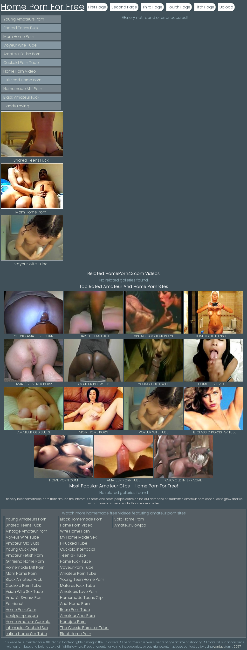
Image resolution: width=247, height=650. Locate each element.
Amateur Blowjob (130, 525)
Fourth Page (179, 7)
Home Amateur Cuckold (28, 621)
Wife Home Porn (75, 531)
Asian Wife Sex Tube (24, 591)
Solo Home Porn (129, 519)
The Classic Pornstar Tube (84, 627)
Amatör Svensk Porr (24, 597)
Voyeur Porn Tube (77, 567)
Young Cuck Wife (22, 549)
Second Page (124, 7)
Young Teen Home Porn (82, 579)
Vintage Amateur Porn (26, 531)
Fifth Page (205, 7)
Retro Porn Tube (75, 609)
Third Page (152, 7)
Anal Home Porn (75, 603)
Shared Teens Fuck (20, 28)
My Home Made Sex (78, 537)
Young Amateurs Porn (23, 19)
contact (219, 646)
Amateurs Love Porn (78, 591)
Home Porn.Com (21, 609)
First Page (97, 7)
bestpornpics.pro (22, 615)
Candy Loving (16, 106)
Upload (226, 7)
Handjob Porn (73, 621)
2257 (237, 646)
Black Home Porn (75, 633)
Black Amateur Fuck (21, 97)
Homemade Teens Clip (81, 597)
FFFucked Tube (73, 543)
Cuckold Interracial (77, 549)
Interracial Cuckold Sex (27, 627)
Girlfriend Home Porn (22, 80)
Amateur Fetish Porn (22, 54)
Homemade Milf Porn (22, 88)
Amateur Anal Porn (77, 615)
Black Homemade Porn (81, 519)
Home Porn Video (19, 71)
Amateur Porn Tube (78, 573)
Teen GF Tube (73, 555)
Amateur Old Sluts (22, 543)
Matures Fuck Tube (77, 585)
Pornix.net (15, 603)
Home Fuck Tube (75, 561)
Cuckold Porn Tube (21, 62)
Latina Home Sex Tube (26, 633)
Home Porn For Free (42, 6)
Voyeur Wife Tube (20, 45)
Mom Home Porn (18, 36)
